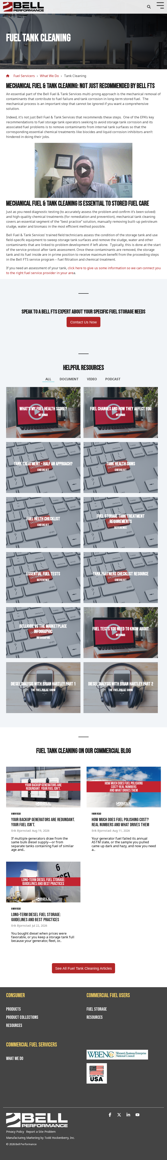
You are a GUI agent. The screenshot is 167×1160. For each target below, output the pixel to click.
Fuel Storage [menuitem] (97, 1009)
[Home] (8, 76)
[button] (110, 1115)
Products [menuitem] (13, 1009)
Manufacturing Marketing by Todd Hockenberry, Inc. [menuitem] (40, 1138)
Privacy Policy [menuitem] (15, 1132)
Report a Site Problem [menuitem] (41, 1132)
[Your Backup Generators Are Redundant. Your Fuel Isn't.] (43, 787)
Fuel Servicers (24, 76)
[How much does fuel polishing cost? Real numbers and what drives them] (124, 787)
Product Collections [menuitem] (22, 1017)
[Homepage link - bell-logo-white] (37, 1125)
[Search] (149, 6)
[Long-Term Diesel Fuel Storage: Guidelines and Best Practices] (43, 882)
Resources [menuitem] (14, 1025)
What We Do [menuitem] (14, 1058)
